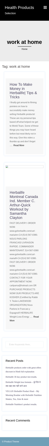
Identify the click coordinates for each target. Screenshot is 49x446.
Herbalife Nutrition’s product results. (21, 404)
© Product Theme (10, 441)
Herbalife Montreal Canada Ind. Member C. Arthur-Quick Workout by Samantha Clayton (24, 205)
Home (24, 49)
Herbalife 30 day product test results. (21, 377)
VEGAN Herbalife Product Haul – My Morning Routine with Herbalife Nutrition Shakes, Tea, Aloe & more (24, 395)
